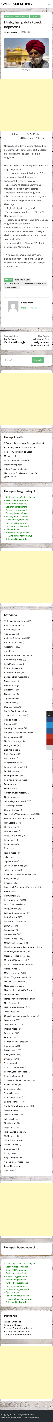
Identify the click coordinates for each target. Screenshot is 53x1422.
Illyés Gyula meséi (12, 835)
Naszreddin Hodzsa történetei (16, 17)
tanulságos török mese (35, 284)
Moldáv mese (10, 968)
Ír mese (7, 848)
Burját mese (10, 689)
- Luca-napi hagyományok (16, 526)
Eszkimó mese (11, 750)
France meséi (10, 784)
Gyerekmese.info (17, 4)
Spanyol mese (11, 1054)
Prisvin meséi (10, 1033)
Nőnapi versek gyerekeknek (17, 998)
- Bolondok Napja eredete (16, 539)
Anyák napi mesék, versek (16, 655)
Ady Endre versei (12, 625)
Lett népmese (11, 917)
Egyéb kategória (12, 737)
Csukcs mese (10, 720)
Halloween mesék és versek (17, 818)
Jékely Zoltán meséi (14, 865)
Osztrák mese (10, 1029)
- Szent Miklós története (16, 500)
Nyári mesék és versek (15, 1007)
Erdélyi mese (10, 745)
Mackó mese (10, 934)
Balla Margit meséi (13, 664)
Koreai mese (10, 891)
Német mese (10, 994)
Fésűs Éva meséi (12, 771)
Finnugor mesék (12, 775)
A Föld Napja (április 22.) (16, 469)
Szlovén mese (11, 1089)
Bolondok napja (11, 685)
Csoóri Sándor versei (14, 711)
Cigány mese (10, 698)
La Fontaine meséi (13, 900)
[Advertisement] (26, 105)
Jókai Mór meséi (12, 870)
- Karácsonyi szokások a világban (19, 497)
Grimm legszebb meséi (15, 801)
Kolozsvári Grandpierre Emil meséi (20, 887)
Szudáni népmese (12, 1097)
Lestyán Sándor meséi (14, 913)
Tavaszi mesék (11, 1114)
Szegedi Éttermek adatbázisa (18, 1328)
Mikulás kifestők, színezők (16, 460)
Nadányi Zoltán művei (14, 981)
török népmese (11, 288)
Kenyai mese (10, 878)
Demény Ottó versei (14, 728)
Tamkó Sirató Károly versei (16, 1106)
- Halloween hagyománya (16, 532)
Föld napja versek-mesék (16, 780)
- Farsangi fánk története (16, 516)
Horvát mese (10, 827)
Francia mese (10, 788)
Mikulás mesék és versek (16, 964)
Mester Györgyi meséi (14, 951)
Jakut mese (9, 857)
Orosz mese (9, 1020)
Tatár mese (9, 1110)
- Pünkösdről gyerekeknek (16, 519)
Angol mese (10, 647)
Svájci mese (10, 1059)
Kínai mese (9, 883)
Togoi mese (9, 1127)
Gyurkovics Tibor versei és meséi (20, 814)
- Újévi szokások (12, 529)
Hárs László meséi (12, 823)
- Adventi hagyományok (15, 510)
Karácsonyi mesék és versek (17, 874)
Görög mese (10, 797)
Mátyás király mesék (14, 943)
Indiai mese (9, 840)
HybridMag (33, 1417)
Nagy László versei (13, 986)
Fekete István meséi (14, 767)
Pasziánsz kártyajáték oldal (17, 1331)
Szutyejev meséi (12, 1102)
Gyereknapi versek (13, 805)
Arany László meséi (13, 659)
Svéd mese (9, 1063)
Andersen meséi (12, 642)
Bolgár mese (10, 681)
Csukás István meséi (14, 715)
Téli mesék (9, 1119)
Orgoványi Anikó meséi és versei (19, 1016)
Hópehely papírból (13, 464)
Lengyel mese (11, 908)
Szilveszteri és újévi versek (17, 1080)
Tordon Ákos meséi (13, 1132)
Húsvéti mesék (11, 831)
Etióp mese (9, 758)
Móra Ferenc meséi (13, 973)
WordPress (18, 1417)
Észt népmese (11, 754)
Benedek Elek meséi (14, 677)
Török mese (35, 17)
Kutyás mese (10, 895)
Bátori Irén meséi (12, 672)
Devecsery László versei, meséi (19, 732)
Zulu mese (9, 1170)
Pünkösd (8, 1037)
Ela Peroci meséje (12, 741)
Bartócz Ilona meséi (13, 668)
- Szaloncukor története (15, 507)
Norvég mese (10, 1003)
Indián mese (10, 844)
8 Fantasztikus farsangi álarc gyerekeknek (24, 443)
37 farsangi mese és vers (16, 621)
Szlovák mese (10, 1084)
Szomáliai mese (11, 1093)
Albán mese (9, 634)
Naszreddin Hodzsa (14, 284)
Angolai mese (10, 651)
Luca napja (9, 930)
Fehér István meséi (13, 762)
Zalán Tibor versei (12, 1166)
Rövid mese (9, 1050)
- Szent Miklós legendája (16, 503)
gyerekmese (12, 32)
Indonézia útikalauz (13, 1325)
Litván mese (10, 926)
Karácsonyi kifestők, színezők (18, 452)
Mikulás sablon (11, 456)
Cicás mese (9, 694)
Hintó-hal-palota (22, 280)
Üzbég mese (10, 1153)
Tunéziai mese (11, 1144)
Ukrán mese (9, 1149)
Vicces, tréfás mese (13, 1162)
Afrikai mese (10, 629)
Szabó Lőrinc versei (13, 1067)
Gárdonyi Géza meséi (14, 792)
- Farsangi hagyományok (16, 513)
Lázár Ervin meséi (12, 904)
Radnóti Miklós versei (14, 1041)
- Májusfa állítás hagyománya (18, 535)
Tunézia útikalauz (12, 1321)
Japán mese (10, 861)
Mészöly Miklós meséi (14, 956)
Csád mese (9, 702)
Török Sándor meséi (13, 1140)
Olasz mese (9, 1011)
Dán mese (9, 724)
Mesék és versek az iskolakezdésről (21, 947)
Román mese (10, 1046)
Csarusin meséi (11, 707)
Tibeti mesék (10, 1123)
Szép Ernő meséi (12, 1076)
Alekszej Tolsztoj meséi (15, 638)
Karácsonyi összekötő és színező (19, 447)
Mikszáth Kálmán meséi (15, 960)
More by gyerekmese (30, 308)
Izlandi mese (10, 853)
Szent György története (15, 1071)
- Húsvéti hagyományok (15, 523)
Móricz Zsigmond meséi (15, 977)
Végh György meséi (13, 1157)
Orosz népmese (11, 1024)
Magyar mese (10, 938)
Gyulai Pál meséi (12, 810)
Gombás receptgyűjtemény (17, 1334)
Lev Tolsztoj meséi (13, 921)
